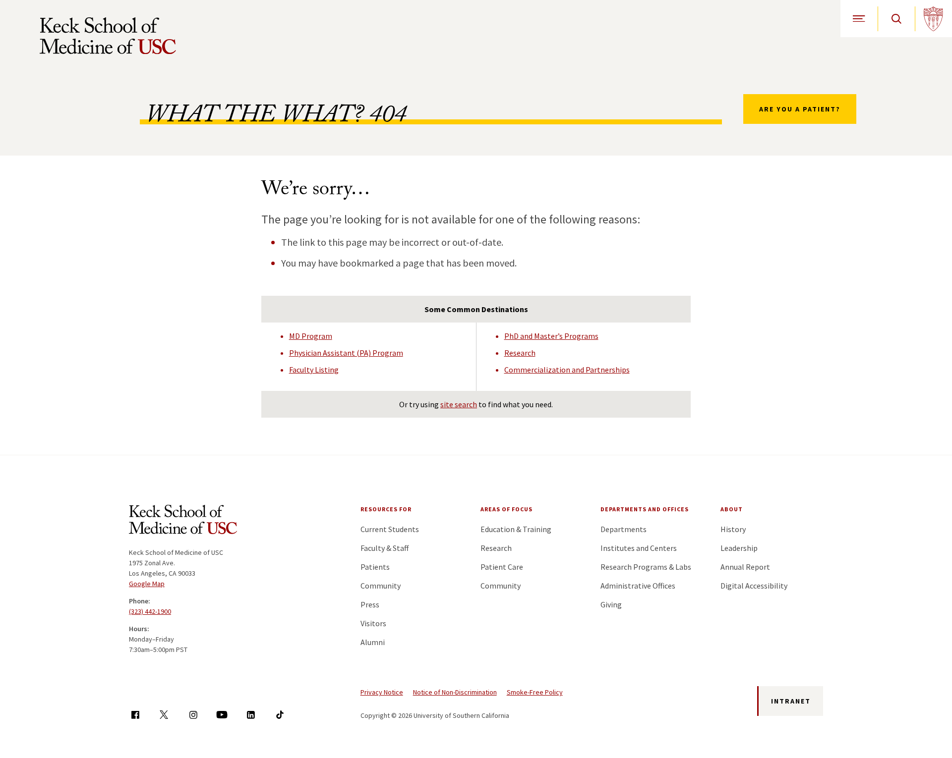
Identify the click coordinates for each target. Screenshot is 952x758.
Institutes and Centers (638, 548)
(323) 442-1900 (150, 611)
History (733, 529)
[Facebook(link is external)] (135, 714)
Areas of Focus (506, 509)
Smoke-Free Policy (535, 692)
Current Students (389, 529)
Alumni (372, 642)
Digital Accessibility (753, 586)
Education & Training (515, 529)
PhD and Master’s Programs (551, 336)
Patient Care (501, 567)
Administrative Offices (637, 586)
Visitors (373, 623)
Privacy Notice (381, 692)
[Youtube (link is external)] (222, 714)
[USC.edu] (933, 18)
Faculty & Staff (384, 548)
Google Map (147, 583)
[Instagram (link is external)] (193, 714)
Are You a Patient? (799, 109)
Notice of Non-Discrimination (455, 692)
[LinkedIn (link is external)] (250, 714)
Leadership (739, 548)
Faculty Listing (314, 370)
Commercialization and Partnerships (567, 370)
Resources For (386, 509)
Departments (623, 529)
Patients (375, 567)
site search (458, 404)
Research (520, 353)
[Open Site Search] (896, 18)
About (731, 509)
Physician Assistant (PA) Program (346, 353)
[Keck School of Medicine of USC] (183, 521)
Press (369, 604)
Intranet (791, 701)
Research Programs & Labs (645, 567)
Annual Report (745, 567)
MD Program (310, 336)
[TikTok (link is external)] (280, 714)
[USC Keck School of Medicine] (108, 35)
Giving (611, 604)
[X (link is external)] (164, 714)
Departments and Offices (644, 509)
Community (380, 586)
